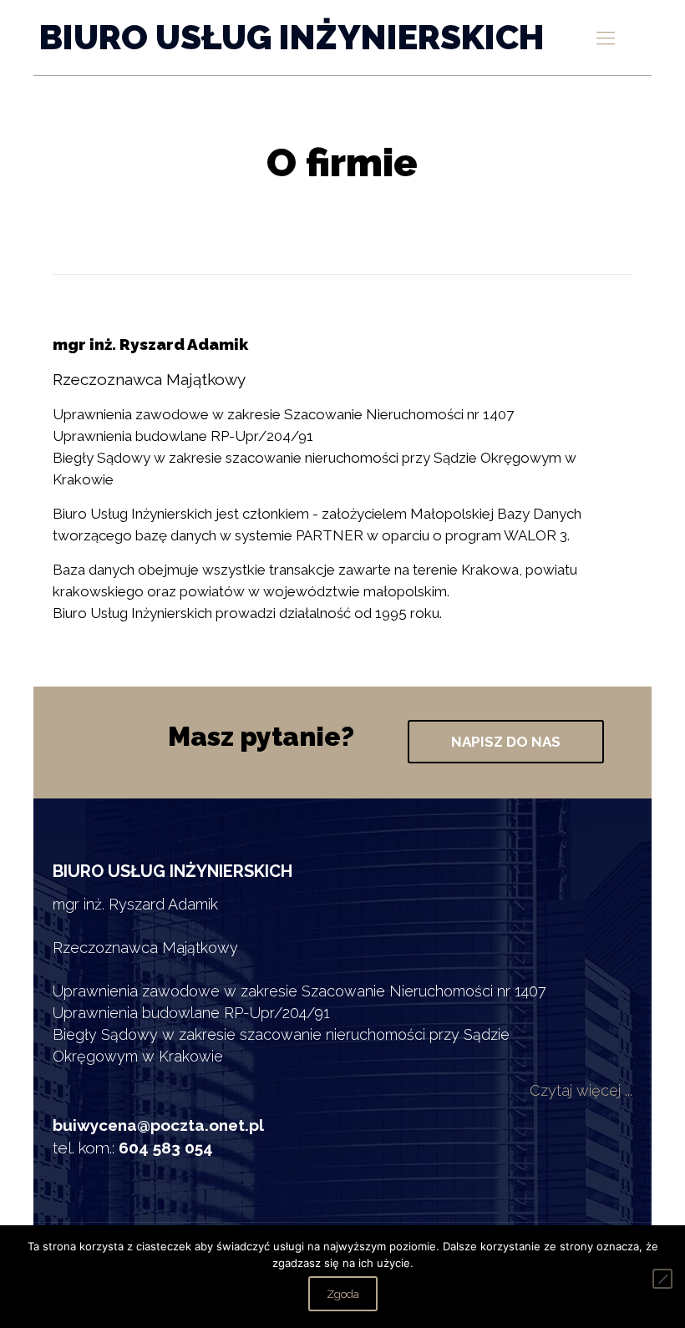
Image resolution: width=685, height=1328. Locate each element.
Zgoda (343, 1293)
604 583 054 (166, 1147)
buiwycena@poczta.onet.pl (158, 1125)
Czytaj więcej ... (581, 1090)
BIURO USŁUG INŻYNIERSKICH (292, 37)
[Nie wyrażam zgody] (662, 1279)
